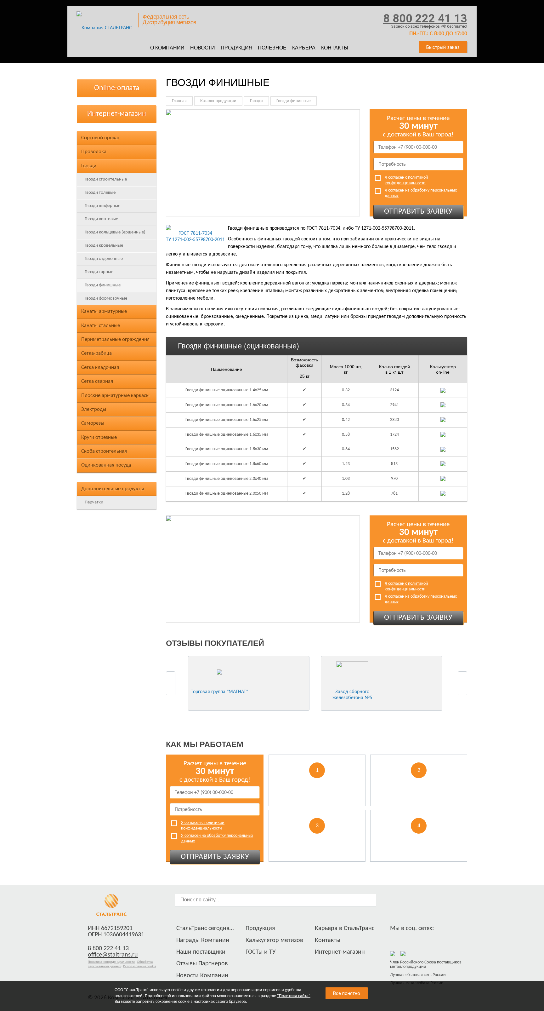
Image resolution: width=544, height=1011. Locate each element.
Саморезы (92, 423)
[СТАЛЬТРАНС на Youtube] (418, 939)
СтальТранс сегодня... (205, 928)
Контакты (334, 47)
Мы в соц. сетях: (412, 928)
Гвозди (88, 166)
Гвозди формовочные (106, 298)
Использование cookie (139, 966)
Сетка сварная (97, 381)
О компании (167, 47)
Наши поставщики (200, 952)
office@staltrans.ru (113, 955)
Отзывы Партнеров (202, 964)
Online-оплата (116, 88)
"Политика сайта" (293, 996)
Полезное (272, 47)
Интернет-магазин (116, 114)
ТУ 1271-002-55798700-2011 (195, 239)
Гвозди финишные (103, 285)
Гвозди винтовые (101, 219)
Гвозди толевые (100, 192)
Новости (202, 47)
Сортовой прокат (100, 138)
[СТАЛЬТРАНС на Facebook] (395, 939)
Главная (179, 101)
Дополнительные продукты (112, 488)
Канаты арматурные (104, 311)
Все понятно (346, 993)
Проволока (93, 151)
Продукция (236, 47)
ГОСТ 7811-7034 (195, 233)
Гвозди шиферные (102, 206)
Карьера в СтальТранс (344, 928)
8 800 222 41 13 (425, 18)
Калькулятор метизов (274, 940)
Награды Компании (202, 940)
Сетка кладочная (100, 367)
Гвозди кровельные (104, 245)
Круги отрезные (99, 437)
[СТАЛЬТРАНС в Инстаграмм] (406, 939)
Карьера (303, 47)
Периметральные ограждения (115, 339)
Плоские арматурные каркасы (115, 395)
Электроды (93, 409)
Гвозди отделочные (104, 258)
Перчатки (94, 502)
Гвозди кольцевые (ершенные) (115, 232)
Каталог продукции (218, 101)
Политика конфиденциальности (111, 962)
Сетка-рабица (96, 353)
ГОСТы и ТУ (261, 952)
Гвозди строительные (106, 179)
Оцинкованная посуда (106, 465)
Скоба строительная (104, 451)
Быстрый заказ (443, 47)
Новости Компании (202, 976)
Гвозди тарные (99, 272)
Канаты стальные (100, 325)
